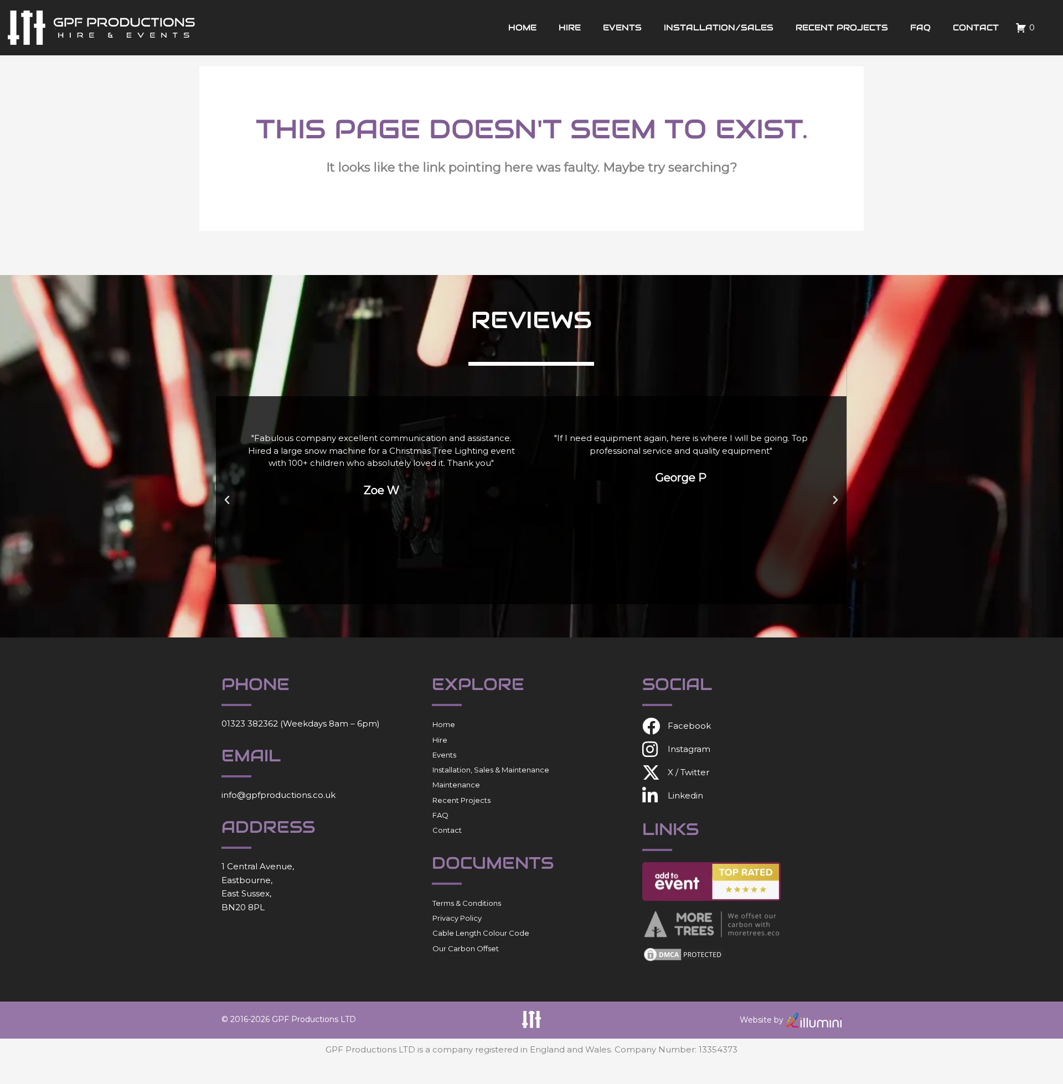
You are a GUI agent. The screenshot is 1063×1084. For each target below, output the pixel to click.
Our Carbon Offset (465, 948)
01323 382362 (249, 723)
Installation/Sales (718, 27)
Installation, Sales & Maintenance (490, 769)
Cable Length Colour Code (480, 933)
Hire (570, 27)
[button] (227, 500)
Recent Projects (842, 27)
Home (522, 27)
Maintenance (456, 784)
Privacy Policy (457, 918)
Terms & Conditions (466, 903)
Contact (976, 27)
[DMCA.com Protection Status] (683, 953)
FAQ (920, 27)
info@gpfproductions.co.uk (278, 795)
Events (622, 27)
